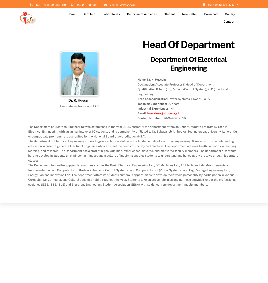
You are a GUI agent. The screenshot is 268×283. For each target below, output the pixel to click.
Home (71, 14)
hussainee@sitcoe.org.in (163, 113)
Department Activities (142, 14)
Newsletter (189, 14)
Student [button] (169, 14)
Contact (229, 21)
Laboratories (111, 14)
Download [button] (211, 14)
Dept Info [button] (89, 14)
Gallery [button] (230, 14)
